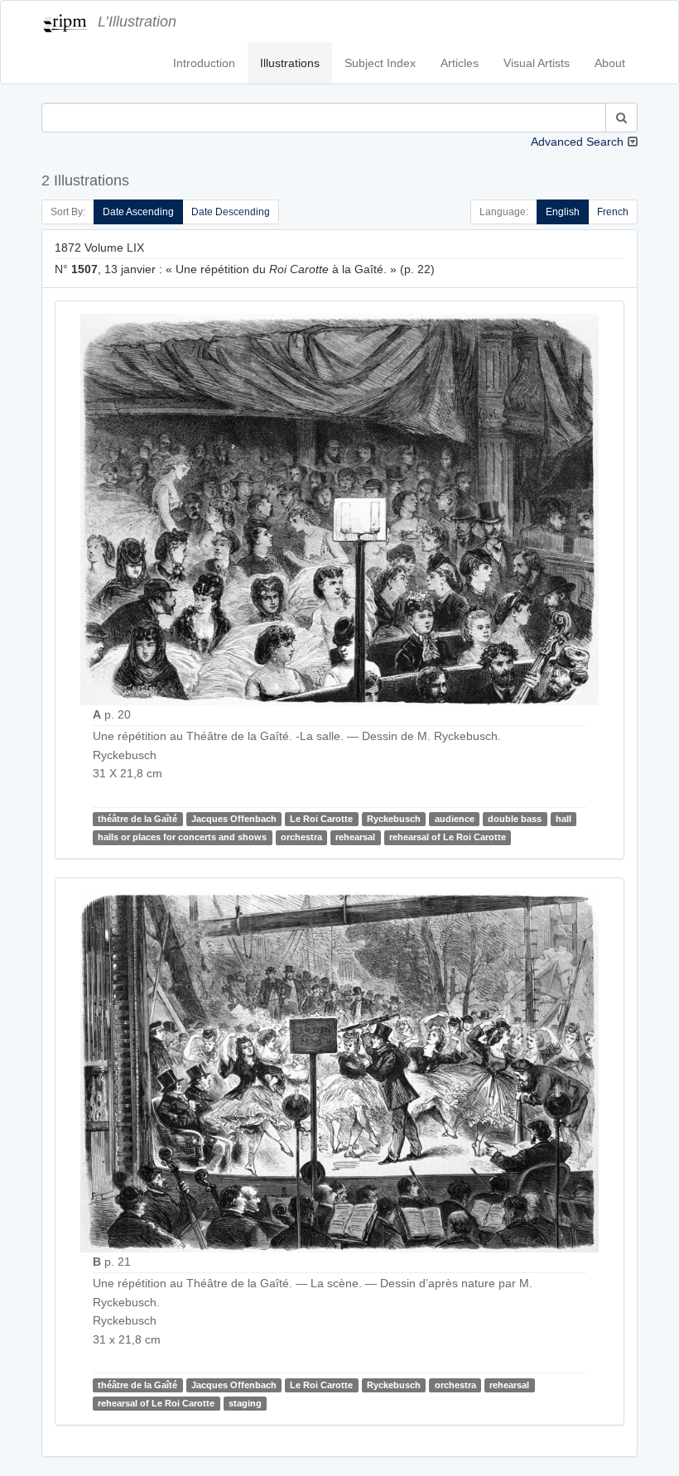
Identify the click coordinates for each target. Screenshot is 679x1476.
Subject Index (380, 63)
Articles (460, 63)
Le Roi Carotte (321, 819)
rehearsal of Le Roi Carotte (447, 837)
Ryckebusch (394, 819)
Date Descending (230, 212)
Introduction (204, 63)
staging (245, 1403)
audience (454, 819)
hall (563, 819)
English (563, 212)
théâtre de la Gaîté (137, 819)
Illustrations (290, 63)
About (610, 63)
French (612, 212)
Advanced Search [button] (577, 141)
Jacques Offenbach (234, 819)
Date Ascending (138, 212)
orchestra (301, 837)
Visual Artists (536, 63)
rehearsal (355, 837)
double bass (515, 819)
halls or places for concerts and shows (182, 837)
